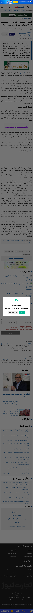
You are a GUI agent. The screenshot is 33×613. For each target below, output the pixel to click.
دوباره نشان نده (13, 312)
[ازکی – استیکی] (16, 2)
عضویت (22, 312)
